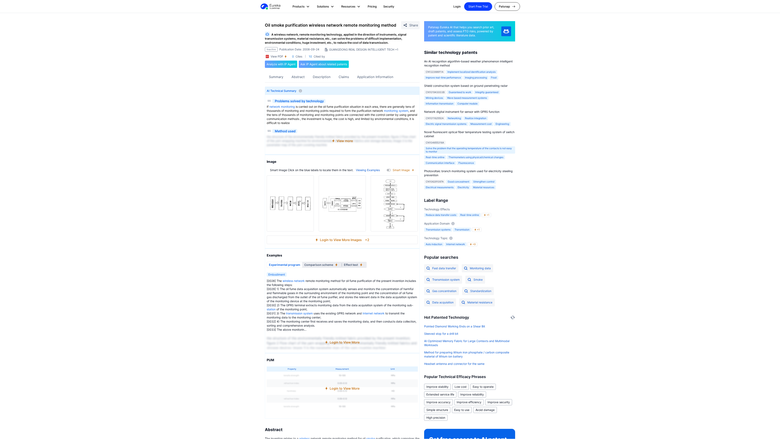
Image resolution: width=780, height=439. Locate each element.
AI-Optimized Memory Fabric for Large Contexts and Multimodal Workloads (466, 343)
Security (388, 6)
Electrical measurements (440, 187)
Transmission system (446, 279)
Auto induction (434, 244)
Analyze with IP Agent (281, 64)
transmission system (299, 313)
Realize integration (475, 118)
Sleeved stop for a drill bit (441, 333)
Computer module (467, 103)
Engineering (502, 123)
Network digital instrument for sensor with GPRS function (461, 111)
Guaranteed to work (460, 92)
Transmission (462, 229)
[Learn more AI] (506, 31)
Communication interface (440, 162)
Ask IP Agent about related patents (323, 64)
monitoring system (396, 110)
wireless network (294, 281)
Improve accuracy (438, 402)
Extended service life (440, 394)
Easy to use (461, 410)
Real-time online (435, 157)
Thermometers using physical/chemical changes (475, 157)
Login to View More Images (344, 240)
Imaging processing (476, 77)
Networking (454, 118)
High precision (435, 417)
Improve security (499, 402)
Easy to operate (483, 386)
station (271, 309)
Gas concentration (444, 291)
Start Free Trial (478, 6)
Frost (494, 77)
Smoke (478, 279)
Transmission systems (438, 229)
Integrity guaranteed (486, 92)
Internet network (374, 313)
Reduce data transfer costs (441, 214)
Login (457, 6)
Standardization (480, 291)
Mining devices (434, 97)
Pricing (372, 6)
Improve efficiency (469, 402)
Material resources (483, 187)
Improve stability (437, 386)
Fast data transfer (444, 268)
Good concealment (458, 181)
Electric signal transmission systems (446, 123)
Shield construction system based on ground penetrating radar (466, 85)
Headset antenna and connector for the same (454, 363)
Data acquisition (443, 302)
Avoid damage (485, 410)
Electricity (463, 187)
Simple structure (437, 410)
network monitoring (282, 106)
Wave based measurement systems (467, 97)
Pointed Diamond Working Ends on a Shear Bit (454, 326)
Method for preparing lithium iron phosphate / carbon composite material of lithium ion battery (466, 354)
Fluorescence (466, 162)
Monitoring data (480, 268)
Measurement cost (481, 123)
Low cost (461, 386)
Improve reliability (472, 394)
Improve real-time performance (443, 77)
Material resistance (479, 302)
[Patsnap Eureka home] (270, 6)
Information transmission (439, 103)
